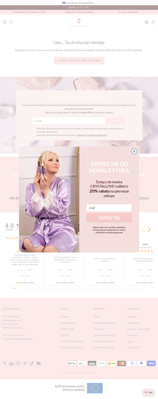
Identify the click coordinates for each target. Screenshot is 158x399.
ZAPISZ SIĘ (109, 217)
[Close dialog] (134, 151)
